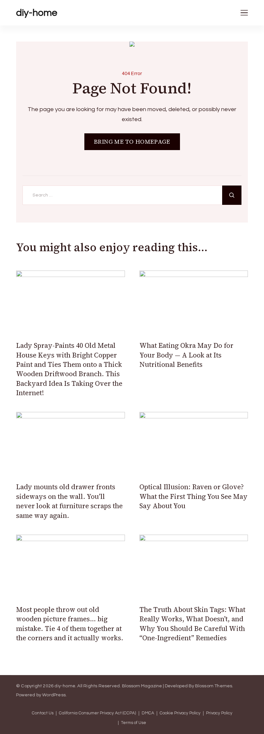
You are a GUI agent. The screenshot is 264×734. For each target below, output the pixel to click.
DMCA (148, 713)
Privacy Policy (219, 713)
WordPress (54, 695)
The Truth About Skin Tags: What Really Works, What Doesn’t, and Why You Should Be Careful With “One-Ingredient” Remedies (192, 624)
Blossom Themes (213, 686)
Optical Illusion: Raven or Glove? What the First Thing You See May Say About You (193, 496)
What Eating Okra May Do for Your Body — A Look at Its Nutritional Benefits (186, 355)
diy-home (36, 13)
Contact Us (42, 713)
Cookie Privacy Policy (180, 713)
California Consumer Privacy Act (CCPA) (97, 713)
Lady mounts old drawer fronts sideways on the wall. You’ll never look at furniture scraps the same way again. (69, 501)
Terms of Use (133, 723)
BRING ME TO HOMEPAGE (132, 142)
